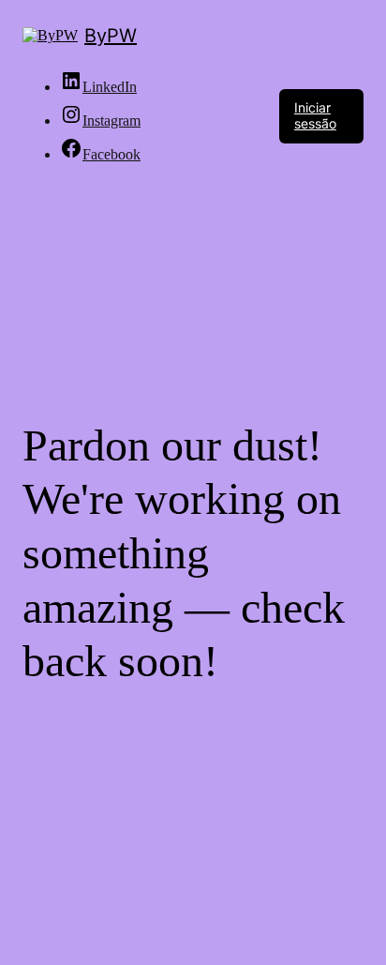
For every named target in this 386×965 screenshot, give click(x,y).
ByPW (110, 35)
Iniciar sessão (315, 115)
